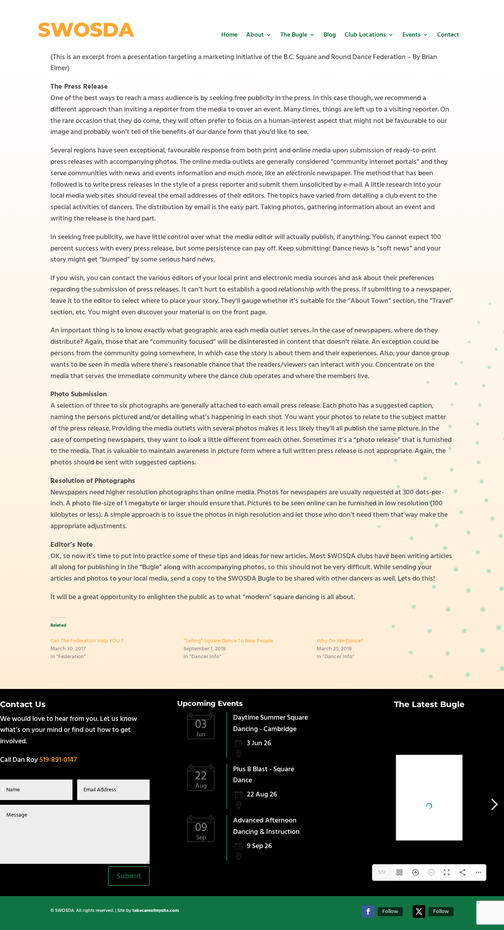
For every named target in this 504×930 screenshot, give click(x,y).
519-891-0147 (58, 760)
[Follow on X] (419, 911)
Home (229, 34)
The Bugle (293, 34)
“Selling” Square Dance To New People (228, 641)
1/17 (381, 872)
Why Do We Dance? (340, 641)
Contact (448, 34)
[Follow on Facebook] (368, 911)
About (255, 34)
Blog (330, 34)
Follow (390, 911)
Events (411, 34)
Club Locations (365, 34)
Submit (129, 876)
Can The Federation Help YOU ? (86, 641)
